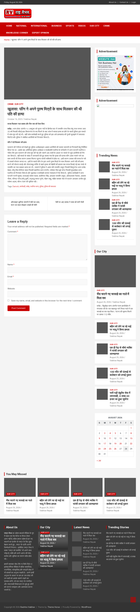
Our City (102, 251)
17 (105, 443)
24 (105, 449)
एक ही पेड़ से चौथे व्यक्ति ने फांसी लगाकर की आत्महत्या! (122, 206)
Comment (13, 231)
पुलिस (41, 186)
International (39, 26)
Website (11, 288)
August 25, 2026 (119, 213)
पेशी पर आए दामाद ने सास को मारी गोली (70, 202)
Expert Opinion (40, 33)
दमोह (27, 186)
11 (110, 438)
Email (11, 276)
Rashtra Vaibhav (27, 607)
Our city (94, 26)
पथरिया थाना (34, 186)
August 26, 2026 (119, 172)
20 (120, 443)
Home (9, 26)
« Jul (99, 460)
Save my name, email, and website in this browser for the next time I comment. (46, 300)
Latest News (82, 527)
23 (99, 449)
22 (131, 443)
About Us (112, 2)
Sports (70, 26)
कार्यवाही (22, 186)
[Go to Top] (133, 599)
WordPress (86, 607)
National (21, 26)
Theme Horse (54, 607)
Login (133, 2)
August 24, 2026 (117, 403)
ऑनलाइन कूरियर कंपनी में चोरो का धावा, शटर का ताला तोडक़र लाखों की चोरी (25, 203)
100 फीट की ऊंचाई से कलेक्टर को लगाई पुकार (121, 226)
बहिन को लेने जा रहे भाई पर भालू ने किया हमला (121, 186)
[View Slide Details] (115, 56)
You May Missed (16, 474)
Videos (82, 26)
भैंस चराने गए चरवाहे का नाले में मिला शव (121, 167)
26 (115, 449)
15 (131, 438)
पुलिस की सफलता (50, 186)
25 (110, 449)
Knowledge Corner (17, 33)
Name (11, 264)
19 (115, 443)
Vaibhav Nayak (30, 119)
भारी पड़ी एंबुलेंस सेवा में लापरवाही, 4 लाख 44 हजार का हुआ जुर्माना (120, 396)
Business (57, 26)
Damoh (16, 186)
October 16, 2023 (15, 119)
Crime (106, 26)
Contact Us (123, 2)
